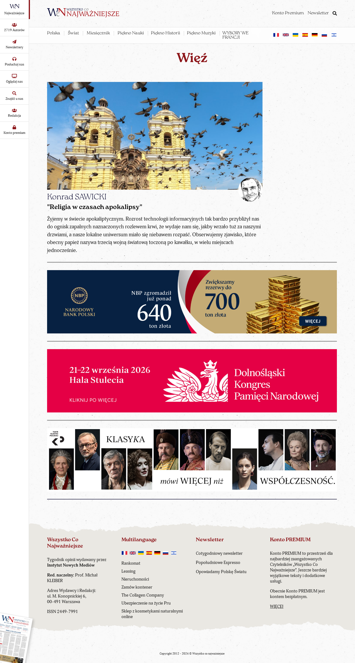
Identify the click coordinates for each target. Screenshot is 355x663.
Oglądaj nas (14, 81)
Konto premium (14, 133)
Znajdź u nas (14, 99)
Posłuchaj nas (14, 64)
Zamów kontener (136, 587)
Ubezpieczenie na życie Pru (146, 603)
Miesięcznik (98, 33)
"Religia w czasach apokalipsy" (94, 207)
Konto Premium (288, 13)
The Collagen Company (142, 595)
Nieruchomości (135, 579)
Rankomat (130, 563)
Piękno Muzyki (201, 33)
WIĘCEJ (277, 606)
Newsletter (318, 13)
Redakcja (14, 116)
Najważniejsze (14, 13)
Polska (53, 33)
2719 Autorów (14, 30)
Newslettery (14, 47)
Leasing (128, 571)
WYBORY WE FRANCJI (235, 35)
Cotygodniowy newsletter (219, 553)
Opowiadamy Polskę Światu (221, 572)
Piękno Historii (165, 33)
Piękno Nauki (131, 33)
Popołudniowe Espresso (218, 562)
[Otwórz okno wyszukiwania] (335, 14)
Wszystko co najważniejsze (208, 654)
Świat (73, 33)
